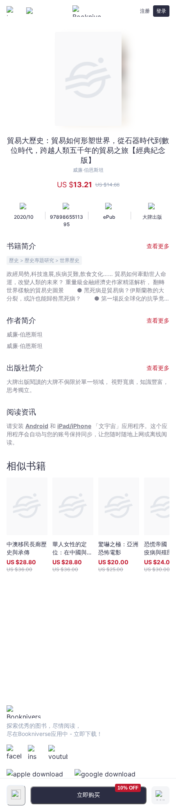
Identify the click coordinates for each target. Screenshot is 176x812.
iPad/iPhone (74, 425)
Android (36, 425)
